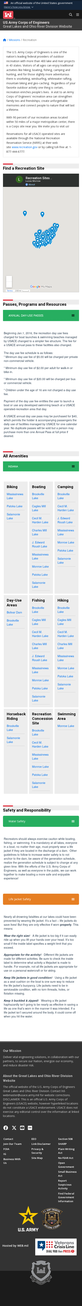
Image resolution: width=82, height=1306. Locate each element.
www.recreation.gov (24, 147)
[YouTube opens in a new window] (22, 1127)
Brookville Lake (38, 496)
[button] (19, 7)
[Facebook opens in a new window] (5, 1127)
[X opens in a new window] (14, 1127)
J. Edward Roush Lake (39, 544)
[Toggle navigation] (76, 15)
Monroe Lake (40, 566)
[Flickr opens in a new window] (30, 1127)
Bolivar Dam (14, 612)
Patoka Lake (14, 506)
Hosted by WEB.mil (15, 1245)
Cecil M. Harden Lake (40, 520)
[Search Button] (69, 15)
